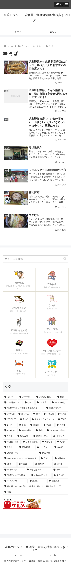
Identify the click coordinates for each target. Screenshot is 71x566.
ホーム (18, 555)
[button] (65, 259)
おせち (52, 555)
